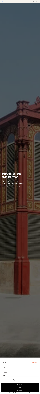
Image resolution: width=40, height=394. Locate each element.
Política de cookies (12, 392)
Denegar (20, 387)
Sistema (4, 375)
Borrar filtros (34, 362)
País (3, 364)
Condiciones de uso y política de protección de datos (22, 392)
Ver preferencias (20, 390)
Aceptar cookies (20, 384)
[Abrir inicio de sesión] (34, 1)
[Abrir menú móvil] (37, 1)
